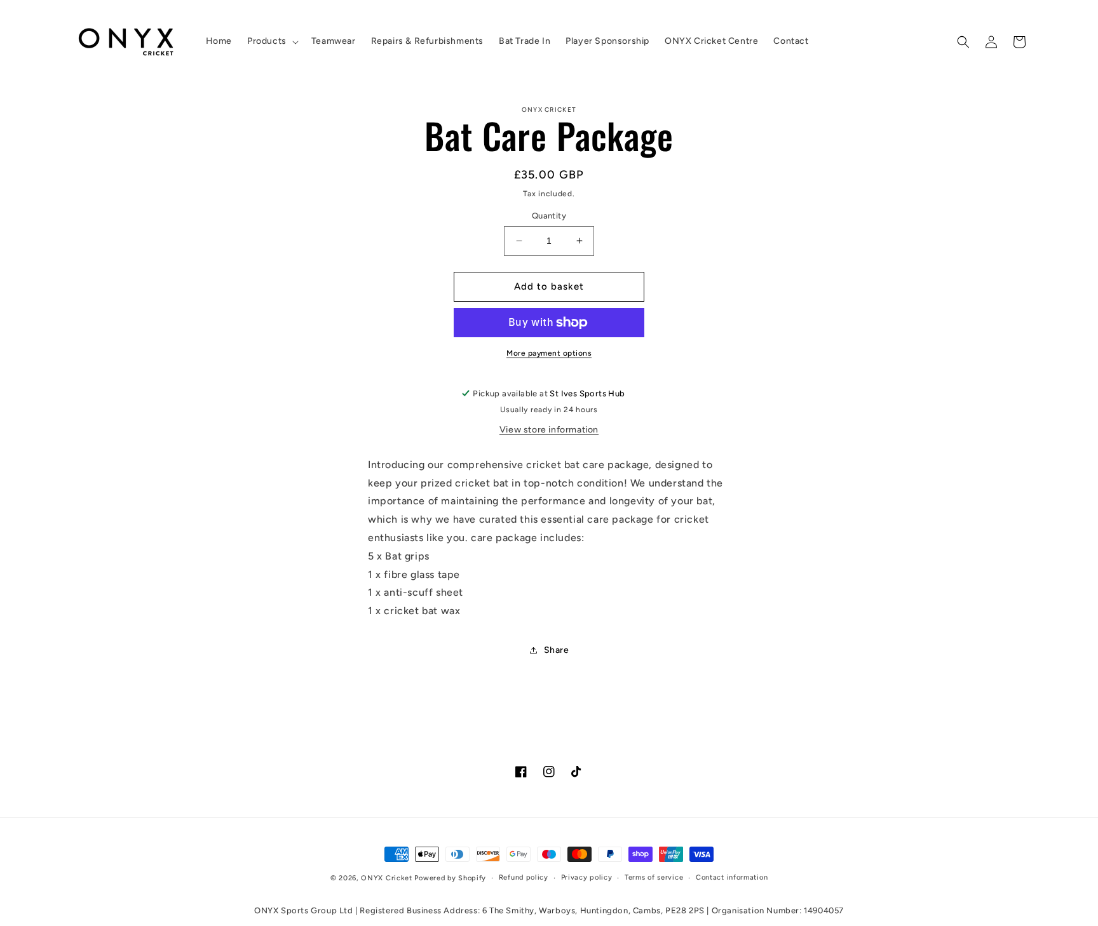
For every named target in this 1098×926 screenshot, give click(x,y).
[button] (272, 41)
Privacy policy (587, 877)
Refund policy (523, 877)
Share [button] (556, 650)
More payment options (549, 353)
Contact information (732, 877)
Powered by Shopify (450, 878)
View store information (549, 429)
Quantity (549, 215)
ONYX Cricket (386, 878)
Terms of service (654, 877)
